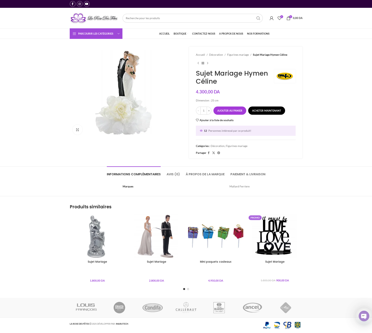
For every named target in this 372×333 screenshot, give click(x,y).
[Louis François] (86, 307)
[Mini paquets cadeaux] (215, 236)
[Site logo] (94, 17)
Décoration (216, 54)
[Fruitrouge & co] (119, 307)
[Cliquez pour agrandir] (77, 129)
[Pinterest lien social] (218, 153)
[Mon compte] (272, 18)
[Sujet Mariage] (97, 236)
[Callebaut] (186, 307)
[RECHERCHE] (258, 18)
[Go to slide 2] (188, 289)
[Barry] (219, 307)
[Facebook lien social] (73, 4)
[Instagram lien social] (80, 4)
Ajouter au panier (229, 110)
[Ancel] (252, 307)
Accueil (200, 54)
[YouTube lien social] (87, 4)
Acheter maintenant (266, 110)
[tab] (134, 172)
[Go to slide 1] (184, 289)
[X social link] (213, 153)
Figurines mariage (238, 54)
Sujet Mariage (97, 262)
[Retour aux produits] (203, 63)
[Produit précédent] (198, 63)
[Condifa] (152, 307)
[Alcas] (285, 307)
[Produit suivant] (207, 63)
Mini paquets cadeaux (215, 262)
